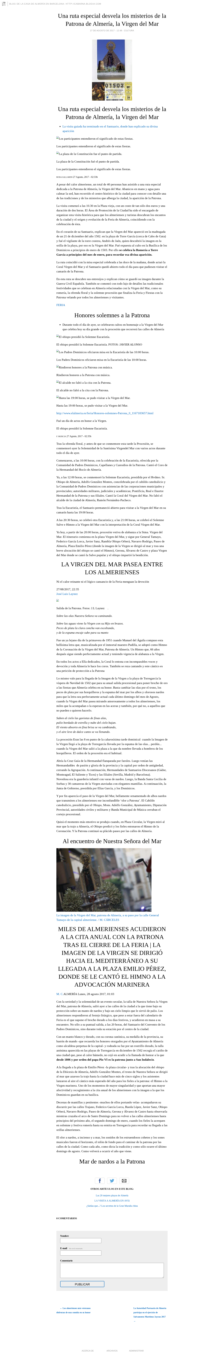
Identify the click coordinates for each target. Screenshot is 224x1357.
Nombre (64, 1236)
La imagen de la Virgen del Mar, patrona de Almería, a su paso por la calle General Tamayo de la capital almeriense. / (107, 917)
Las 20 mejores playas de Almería (112, 1195)
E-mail (71, 1248)
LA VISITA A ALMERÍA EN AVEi (112, 1200)
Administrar (136, 1351)
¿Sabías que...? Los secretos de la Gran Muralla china (112, 1206)
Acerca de (88, 1351)
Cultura (129, 30)
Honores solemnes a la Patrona (112, 315)
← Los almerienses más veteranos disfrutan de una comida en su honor (73, 1310)
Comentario (66, 1260)
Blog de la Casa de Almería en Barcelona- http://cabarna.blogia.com (55, 4)
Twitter (112, 1181)
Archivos (112, 1351)
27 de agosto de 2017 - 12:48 (106, 30)
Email (124, 1181)
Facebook (100, 1181)
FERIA (60, 305)
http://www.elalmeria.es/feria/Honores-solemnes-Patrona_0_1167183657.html (104, 413)
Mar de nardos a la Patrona (112, 1161)
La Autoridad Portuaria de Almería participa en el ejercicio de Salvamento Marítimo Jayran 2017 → (149, 1314)
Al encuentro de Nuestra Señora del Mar (112, 841)
